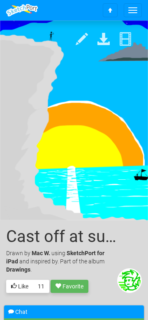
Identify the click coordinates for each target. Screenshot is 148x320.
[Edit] (82, 39)
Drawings (18, 269)
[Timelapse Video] (125, 39)
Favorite (72, 286)
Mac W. (41, 253)
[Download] (103, 39)
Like (22, 286)
